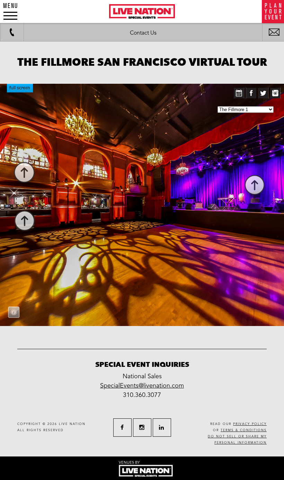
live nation (72, 424)
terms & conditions (244, 430)
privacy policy (250, 424)
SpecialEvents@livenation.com (142, 385)
